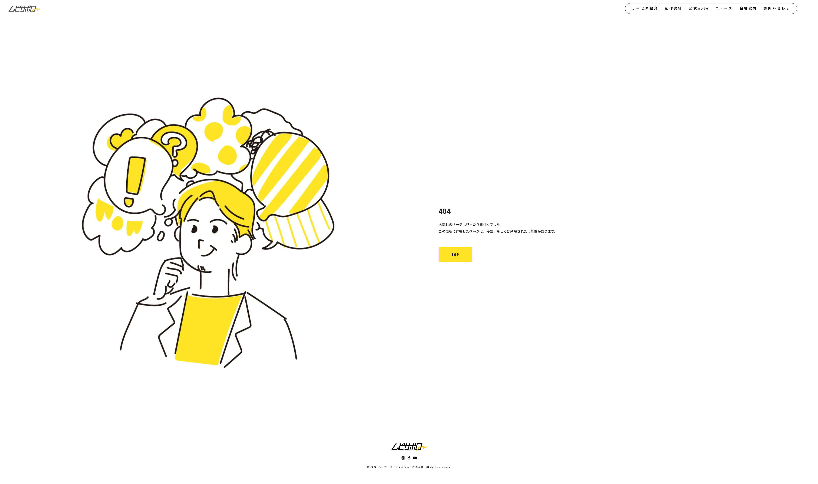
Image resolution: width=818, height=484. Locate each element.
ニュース (724, 8)
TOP (455, 254)
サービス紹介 (645, 8)
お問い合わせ (777, 8)
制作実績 (674, 8)
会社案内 (748, 8)
